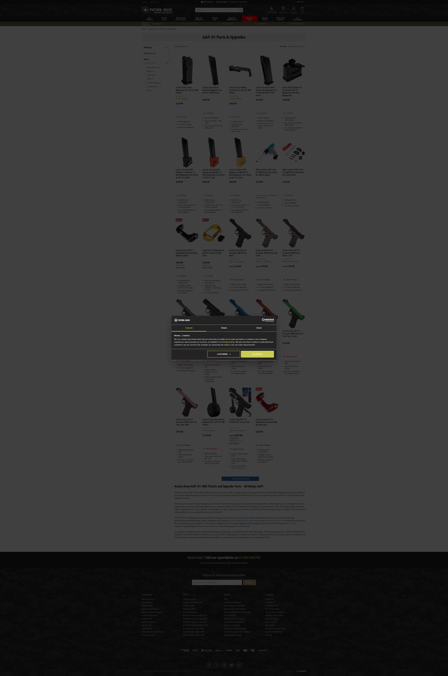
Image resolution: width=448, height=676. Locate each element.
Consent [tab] (189, 328)
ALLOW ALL (257, 354)
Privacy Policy (228, 342)
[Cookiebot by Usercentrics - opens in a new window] (264, 320)
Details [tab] (224, 328)
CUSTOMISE (222, 354)
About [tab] (259, 328)
